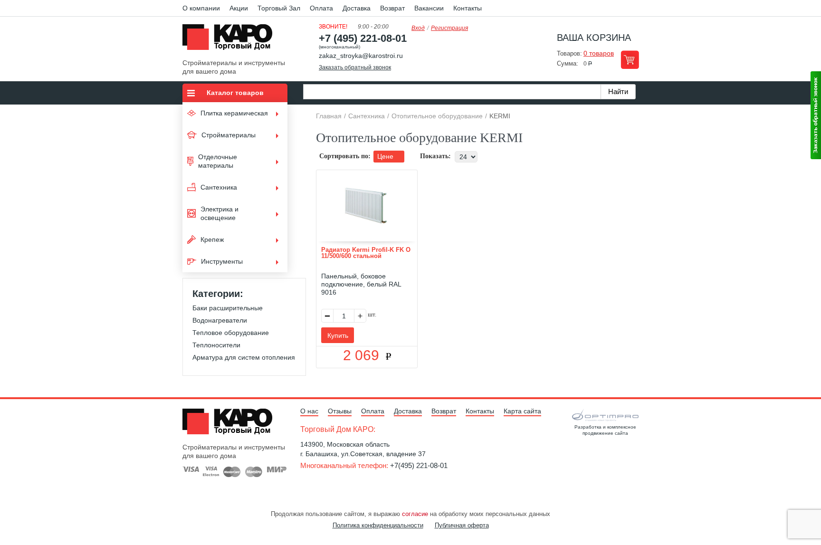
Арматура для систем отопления (243, 357)
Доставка (357, 8)
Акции (238, 8)
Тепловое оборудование (230, 332)
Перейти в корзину (630, 59)
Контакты (467, 8)
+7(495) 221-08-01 (419, 465)
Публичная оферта (462, 525)
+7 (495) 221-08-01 (363, 38)
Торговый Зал (279, 8)
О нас (309, 411)
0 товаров (598, 53)
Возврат (392, 8)
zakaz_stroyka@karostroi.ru (361, 55)
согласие (415, 513)
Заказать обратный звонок (355, 67)
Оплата (321, 8)
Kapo (230, 40)
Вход (418, 28)
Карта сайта (522, 411)
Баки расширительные (227, 308)
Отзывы (340, 411)
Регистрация (449, 28)
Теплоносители (216, 345)
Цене (386, 156)
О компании (201, 8)
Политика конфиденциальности (378, 525)
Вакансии (429, 8)
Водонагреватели (219, 320)
